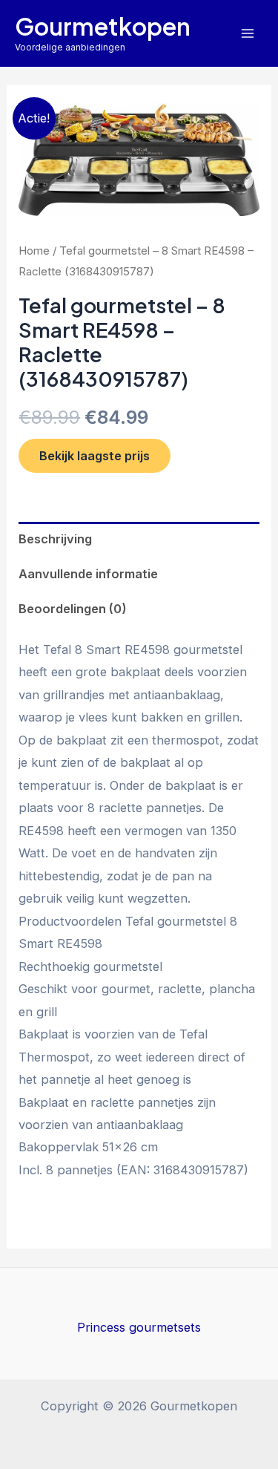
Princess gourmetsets (139, 1327)
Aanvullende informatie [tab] (88, 573)
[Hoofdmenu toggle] (247, 33)
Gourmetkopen (103, 26)
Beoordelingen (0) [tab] (73, 608)
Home (34, 250)
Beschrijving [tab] (55, 538)
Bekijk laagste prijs (94, 455)
